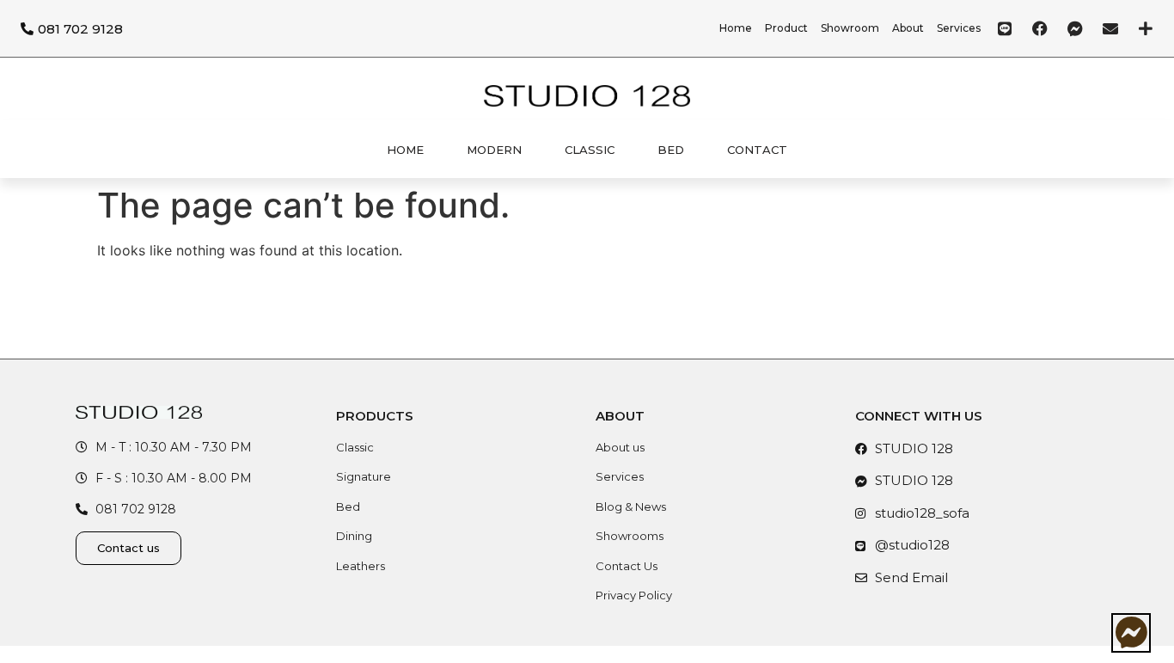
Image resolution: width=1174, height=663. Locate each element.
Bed (670, 150)
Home (405, 150)
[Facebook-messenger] (1075, 28)
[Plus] (1145, 28)
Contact (757, 150)
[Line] (1004, 28)
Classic (590, 150)
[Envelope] (1110, 28)
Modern (494, 150)
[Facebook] (1039, 28)
